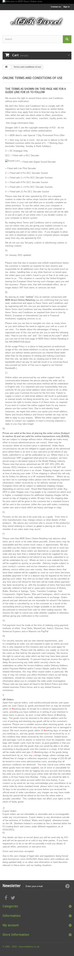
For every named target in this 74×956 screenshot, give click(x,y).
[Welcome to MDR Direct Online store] (37, 2)
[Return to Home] (6, 67)
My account (11, 925)
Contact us (56, 7)
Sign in (66, 7)
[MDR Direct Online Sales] (37, 20)
